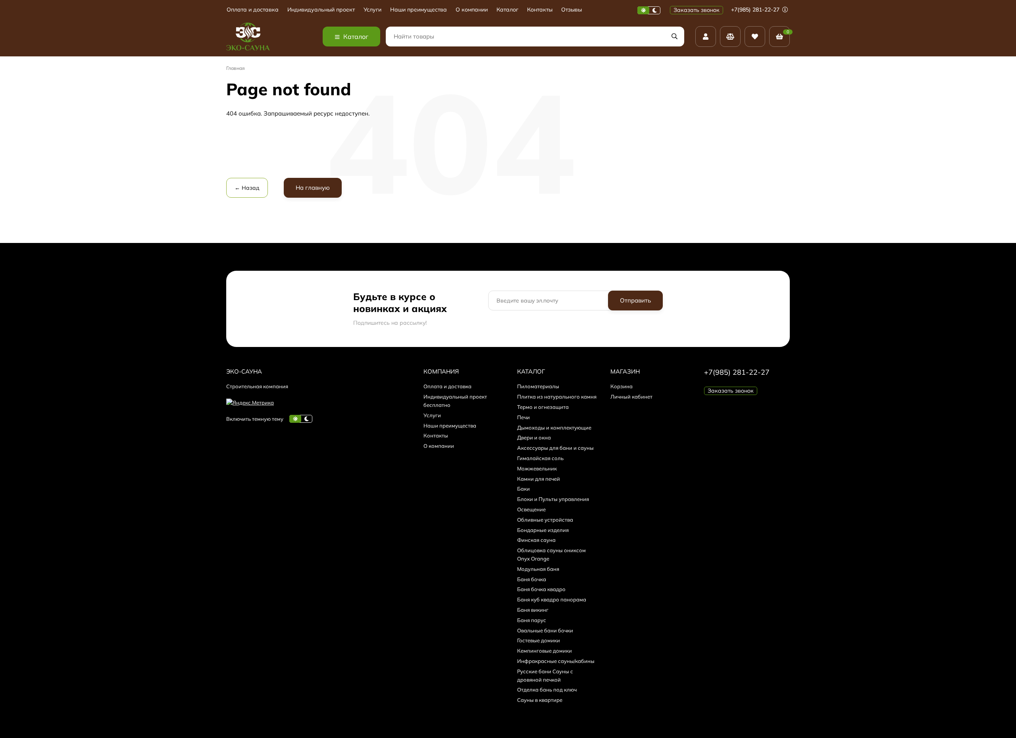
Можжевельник (537, 468)
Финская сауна (536, 540)
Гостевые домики (538, 640)
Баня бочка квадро (541, 589)
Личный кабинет (631, 396)
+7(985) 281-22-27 (756, 9)
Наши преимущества (418, 9)
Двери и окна (534, 437)
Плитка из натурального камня (557, 396)
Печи (523, 417)
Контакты (539, 9)
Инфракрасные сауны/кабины (556, 661)
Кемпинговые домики (544, 650)
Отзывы (571, 9)
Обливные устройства (545, 519)
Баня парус (531, 620)
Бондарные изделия (543, 530)
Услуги (372, 9)
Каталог (507, 9)
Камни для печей (538, 479)
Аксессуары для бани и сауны (555, 448)
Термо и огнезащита (543, 407)
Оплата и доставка (253, 9)
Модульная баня (538, 569)
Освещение (531, 509)
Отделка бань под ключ (547, 689)
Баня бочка (531, 579)
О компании (472, 9)
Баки (523, 489)
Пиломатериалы (538, 386)
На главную (313, 187)
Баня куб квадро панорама (551, 599)
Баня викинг (532, 610)
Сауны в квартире (539, 700)
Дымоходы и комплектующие (554, 427)
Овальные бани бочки (545, 630)
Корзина (621, 386)
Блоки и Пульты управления (553, 499)
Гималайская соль (540, 458)
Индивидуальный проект (321, 9)
